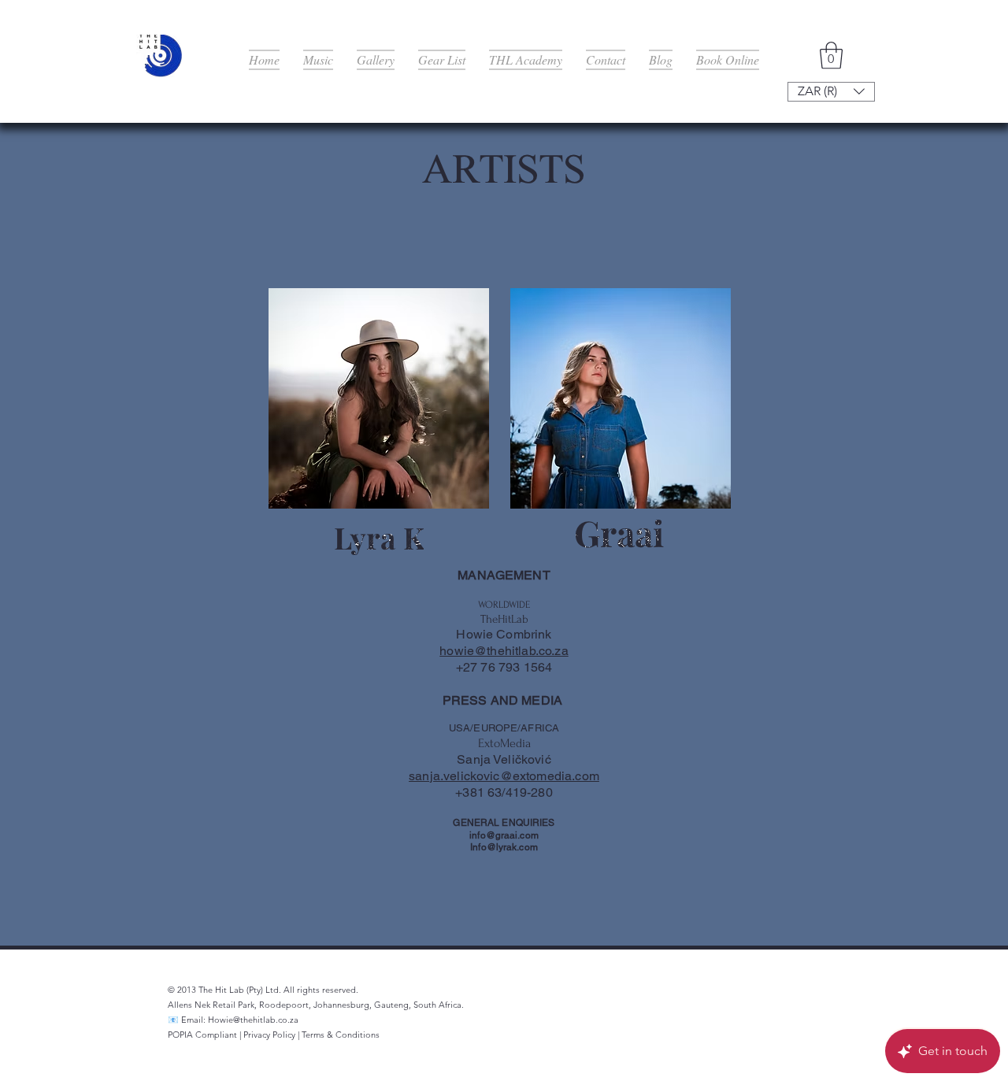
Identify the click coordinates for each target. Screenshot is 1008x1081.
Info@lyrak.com (504, 847)
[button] (831, 55)
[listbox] (831, 92)
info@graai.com (504, 835)
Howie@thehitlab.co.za (253, 1019)
